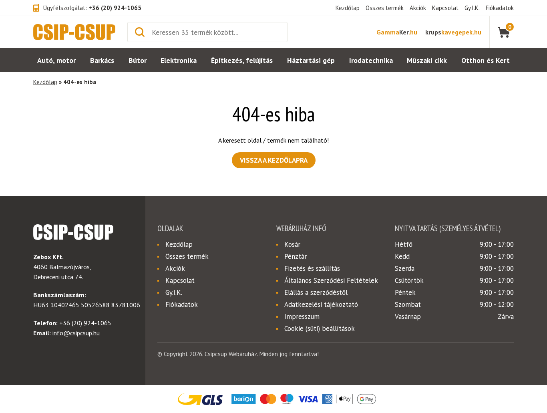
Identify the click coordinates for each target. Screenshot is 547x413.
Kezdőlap (348, 8)
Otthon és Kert (485, 60)
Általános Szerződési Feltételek (331, 280)
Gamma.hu (396, 32)
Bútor (138, 60)
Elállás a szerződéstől (316, 292)
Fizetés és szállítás (312, 268)
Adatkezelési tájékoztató (321, 304)
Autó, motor (56, 60)
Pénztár (295, 256)
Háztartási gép (311, 60)
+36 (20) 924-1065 (114, 8)
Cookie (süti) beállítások (319, 328)
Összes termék (385, 8)
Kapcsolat (445, 8)
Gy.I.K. (472, 8)
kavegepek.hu (453, 32)
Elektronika (179, 60)
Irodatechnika (371, 60)
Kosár (292, 244)
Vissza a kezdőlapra (274, 160)
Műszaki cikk (427, 60)
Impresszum (302, 316)
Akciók (418, 8)
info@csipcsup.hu (76, 333)
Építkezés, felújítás (242, 60)
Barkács (102, 60)
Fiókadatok (500, 8)
